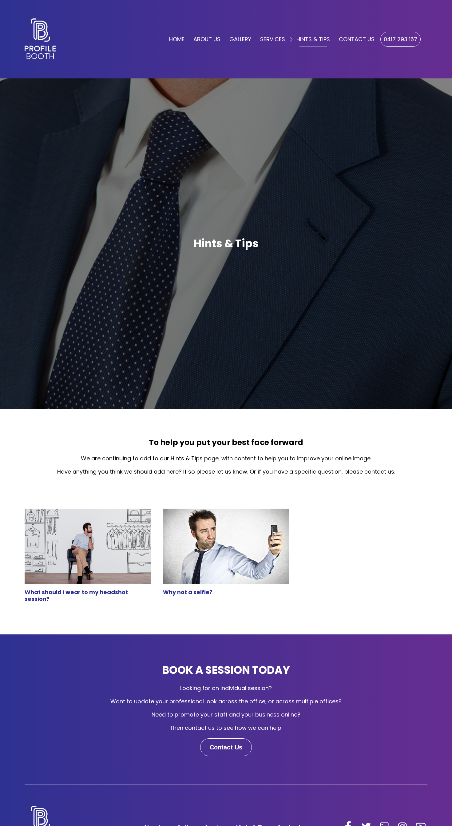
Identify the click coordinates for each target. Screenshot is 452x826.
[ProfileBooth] (40, 38)
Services (272, 39)
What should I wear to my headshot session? (76, 595)
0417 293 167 (400, 39)
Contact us (357, 39)
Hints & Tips (313, 39)
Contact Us (226, 747)
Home (176, 39)
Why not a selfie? (187, 592)
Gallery (240, 39)
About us (206, 39)
